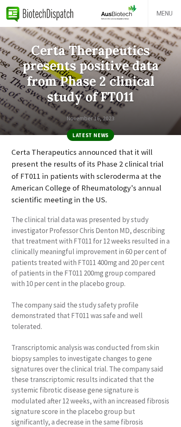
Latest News (90, 135)
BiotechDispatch (40, 13)
